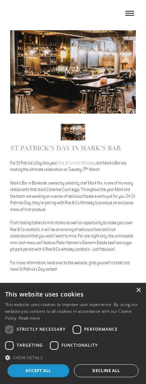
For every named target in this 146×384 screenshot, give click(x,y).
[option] (73, 72)
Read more (29, 318)
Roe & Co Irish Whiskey (76, 163)
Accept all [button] (38, 370)
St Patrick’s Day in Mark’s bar (65, 148)
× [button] (138, 290)
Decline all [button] (106, 370)
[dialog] (73, 333)
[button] (73, 357)
